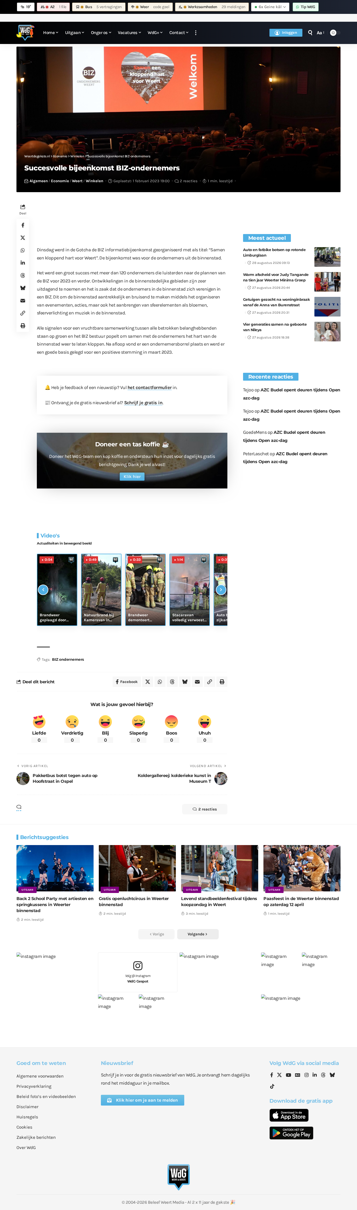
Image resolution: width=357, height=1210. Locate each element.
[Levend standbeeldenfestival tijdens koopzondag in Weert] (219, 868)
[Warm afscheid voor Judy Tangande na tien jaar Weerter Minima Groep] (327, 282)
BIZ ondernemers (68, 659)
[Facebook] (271, 1075)
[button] (195, 33)
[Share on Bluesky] (22, 288)
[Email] (22, 301)
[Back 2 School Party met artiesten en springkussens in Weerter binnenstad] (55, 868)
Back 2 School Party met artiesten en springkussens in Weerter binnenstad (54, 904)
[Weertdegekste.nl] (25, 33)
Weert (77, 181)
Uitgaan (27, 889)
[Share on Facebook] (22, 225)
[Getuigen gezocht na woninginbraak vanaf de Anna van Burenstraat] (327, 307)
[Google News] (297, 1075)
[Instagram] (306, 1075)
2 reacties (189, 181)
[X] (279, 1075)
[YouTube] (288, 1075)
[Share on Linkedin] (22, 263)
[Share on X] (22, 238)
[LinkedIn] (315, 1075)
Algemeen (39, 181)
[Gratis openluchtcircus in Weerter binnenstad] (137, 868)
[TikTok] (272, 1087)
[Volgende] (221, 590)
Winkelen (94, 181)
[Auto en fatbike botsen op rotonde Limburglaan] (327, 257)
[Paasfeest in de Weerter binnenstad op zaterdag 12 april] (302, 868)
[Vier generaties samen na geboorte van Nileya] (327, 331)
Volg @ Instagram (138, 978)
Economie (60, 181)
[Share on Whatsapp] (22, 250)
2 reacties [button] (207, 809)
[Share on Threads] (22, 275)
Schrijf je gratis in (143, 403)
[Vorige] (43, 590)
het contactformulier (150, 387)
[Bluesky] (332, 1075)
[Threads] (323, 1075)
